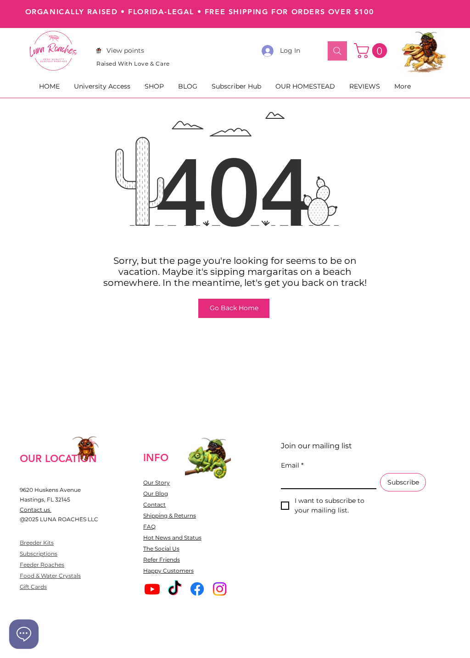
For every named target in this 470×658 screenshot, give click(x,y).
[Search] (337, 51)
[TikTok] (175, 589)
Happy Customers (168, 570)
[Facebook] (197, 589)
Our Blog (155, 493)
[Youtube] (152, 589)
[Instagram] (220, 589)
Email (292, 465)
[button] (372, 50)
